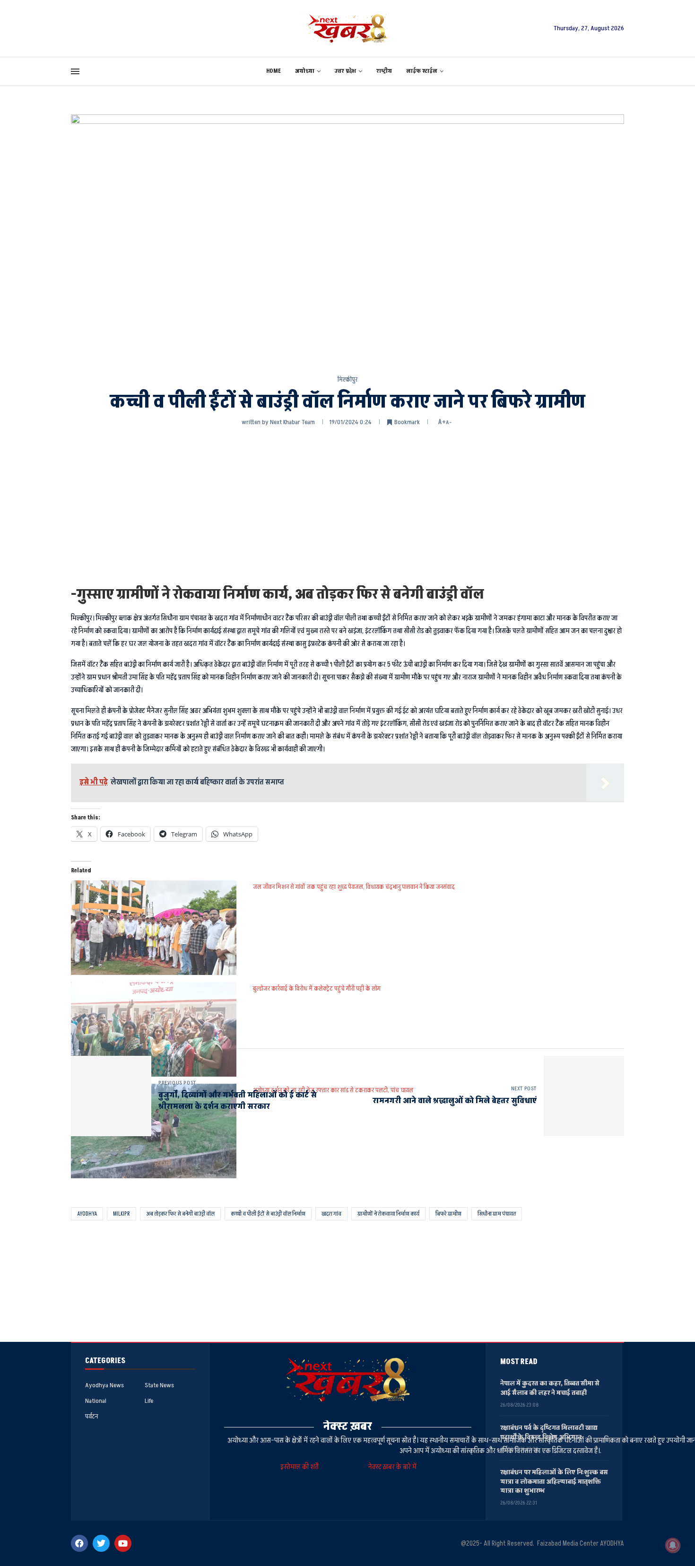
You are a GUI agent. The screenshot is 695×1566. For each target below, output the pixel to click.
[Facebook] (79, 1543)
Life (149, 1401)
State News (159, 1385)
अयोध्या (304, 71)
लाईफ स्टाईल (421, 71)
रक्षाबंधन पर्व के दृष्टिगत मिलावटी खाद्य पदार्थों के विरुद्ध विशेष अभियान (549, 1432)
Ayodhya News (104, 1385)
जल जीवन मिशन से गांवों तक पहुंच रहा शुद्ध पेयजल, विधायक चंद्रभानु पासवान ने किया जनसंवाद (354, 886)
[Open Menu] (75, 71)
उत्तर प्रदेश (345, 71)
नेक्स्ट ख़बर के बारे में (392, 1467)
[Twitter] (101, 1543)
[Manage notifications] (672, 1545)
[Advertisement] (347, 505)
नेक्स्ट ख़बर (347, 1426)
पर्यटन (91, 1416)
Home (273, 71)
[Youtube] (122, 1543)
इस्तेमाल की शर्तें (301, 1467)
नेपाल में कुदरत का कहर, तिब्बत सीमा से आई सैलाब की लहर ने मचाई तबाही (549, 1388)
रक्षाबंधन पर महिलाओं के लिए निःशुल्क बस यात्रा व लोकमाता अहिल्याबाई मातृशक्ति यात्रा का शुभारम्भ (554, 1481)
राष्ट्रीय (384, 71)
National (95, 1401)
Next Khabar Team (292, 422)
